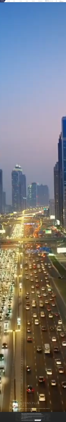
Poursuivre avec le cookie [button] (37, 420)
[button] (31, 420)
